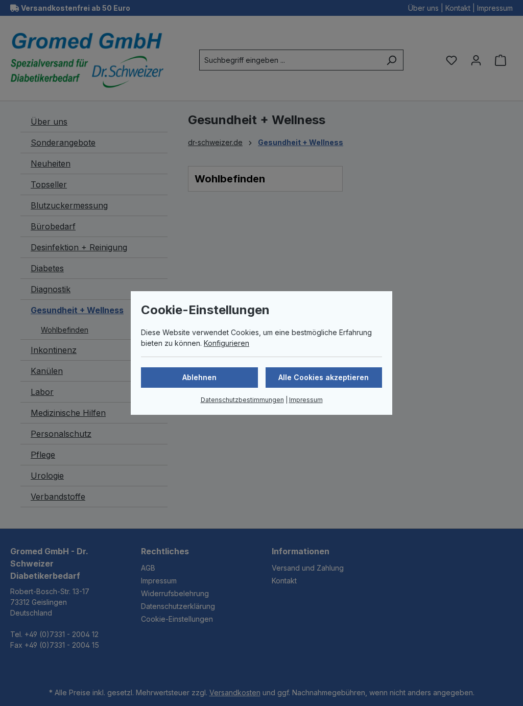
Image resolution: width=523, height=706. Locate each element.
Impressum (306, 400)
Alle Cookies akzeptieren (323, 377)
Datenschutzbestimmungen (242, 400)
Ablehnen (199, 377)
